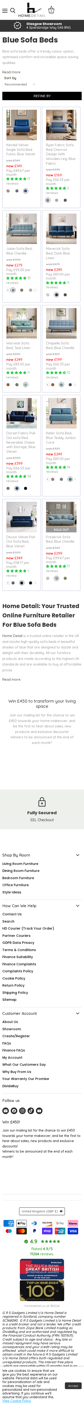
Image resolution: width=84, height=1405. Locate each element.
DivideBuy (10, 1086)
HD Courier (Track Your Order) (28, 928)
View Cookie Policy (16, 1401)
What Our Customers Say (24, 1064)
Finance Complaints (19, 964)
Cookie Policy (13, 978)
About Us (10, 1021)
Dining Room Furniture (20, 870)
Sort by (10, 78)
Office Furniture (15, 885)
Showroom (11, 1029)
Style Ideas (11, 892)
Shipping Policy (15, 992)
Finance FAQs (13, 1050)
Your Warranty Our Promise (25, 1078)
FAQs (6, 1043)
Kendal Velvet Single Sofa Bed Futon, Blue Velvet (20, 149)
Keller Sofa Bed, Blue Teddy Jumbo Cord (61, 437)
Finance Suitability (17, 957)
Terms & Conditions (19, 950)
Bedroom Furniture (18, 878)
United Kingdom (40, 1211)
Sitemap (9, 999)
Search (8, 921)
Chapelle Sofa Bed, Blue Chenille (60, 345)
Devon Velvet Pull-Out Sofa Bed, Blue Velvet (21, 541)
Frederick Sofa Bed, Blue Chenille (60, 539)
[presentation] (8, 290)
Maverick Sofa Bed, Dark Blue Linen (58, 253)
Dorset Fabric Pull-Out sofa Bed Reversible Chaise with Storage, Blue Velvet (21, 442)
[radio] (8, 191)
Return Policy (13, 985)
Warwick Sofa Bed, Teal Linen (18, 345)
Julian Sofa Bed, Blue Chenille (19, 250)
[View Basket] (51, 9)
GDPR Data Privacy (18, 942)
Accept (73, 1385)
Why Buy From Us (16, 1071)
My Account (12, 1057)
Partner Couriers (16, 935)
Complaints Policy (17, 971)
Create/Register (16, 1036)
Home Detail (12, 635)
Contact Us (12, 914)
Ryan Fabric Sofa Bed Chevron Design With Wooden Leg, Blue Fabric (61, 154)
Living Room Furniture (20, 863)
